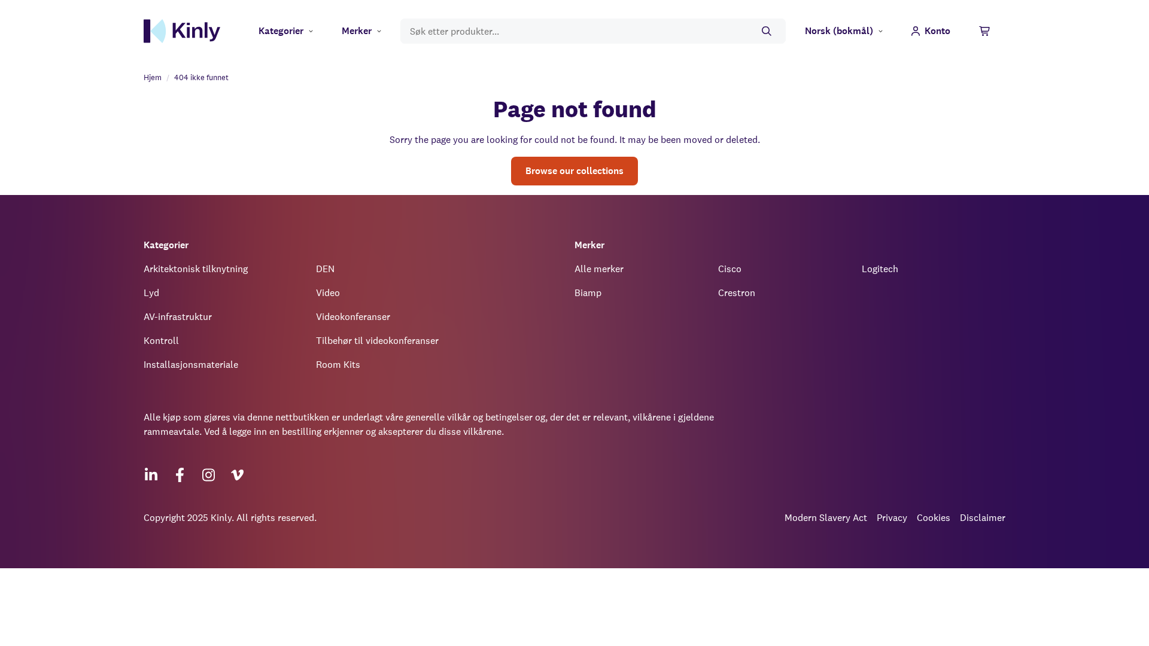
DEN (325, 269)
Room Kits (338, 364)
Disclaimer (982, 517)
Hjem (153, 77)
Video (328, 293)
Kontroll (161, 340)
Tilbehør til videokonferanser (377, 340)
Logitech (880, 269)
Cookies (933, 517)
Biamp (587, 293)
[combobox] (593, 31)
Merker (357, 31)
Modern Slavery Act (826, 517)
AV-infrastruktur (178, 316)
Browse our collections (574, 170)
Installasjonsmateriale (191, 364)
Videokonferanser (353, 316)
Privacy (892, 517)
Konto (937, 31)
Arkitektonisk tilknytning (196, 269)
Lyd (151, 293)
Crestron (736, 293)
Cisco (729, 269)
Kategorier (281, 31)
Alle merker (599, 269)
